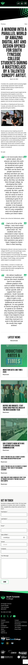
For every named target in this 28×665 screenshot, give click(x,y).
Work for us (4, 632)
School (3, 541)
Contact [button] (17, 620)
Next (26, 24)
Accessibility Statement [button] (21, 625)
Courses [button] (3, 620)
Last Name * (4, 518)
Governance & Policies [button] (21, 622)
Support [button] (3, 631)
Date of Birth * (4, 534)
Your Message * (5, 556)
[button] (3, 652)
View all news (14, 340)
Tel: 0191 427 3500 (6, 612)
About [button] (2, 629)
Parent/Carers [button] (4, 627)
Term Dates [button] (18, 627)
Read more (4, 462)
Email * (3, 525)
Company (3, 548)
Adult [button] (2, 623)
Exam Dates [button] (18, 629)
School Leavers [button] (5, 622)
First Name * (4, 511)
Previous (3, 24)
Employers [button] (4, 625)
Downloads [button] (18, 623)
